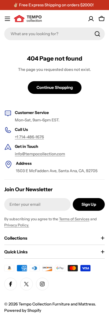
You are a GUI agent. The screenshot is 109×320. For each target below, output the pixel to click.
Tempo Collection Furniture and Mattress (57, 304)
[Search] (97, 34)
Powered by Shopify (22, 310)
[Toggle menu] (7, 19)
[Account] (91, 19)
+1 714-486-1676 (29, 136)
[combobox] (54, 34)
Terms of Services (74, 219)
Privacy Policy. (16, 225)
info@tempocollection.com (40, 153)
